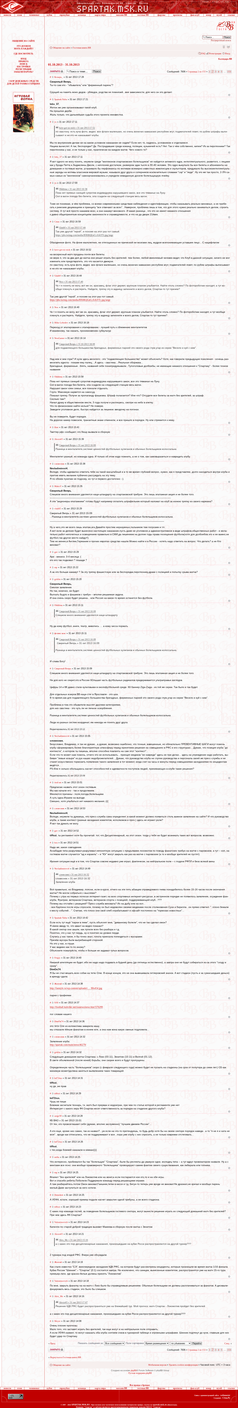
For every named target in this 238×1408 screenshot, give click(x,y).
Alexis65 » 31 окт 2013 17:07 (73, 1302)
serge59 (58, 1116)
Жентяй (58, 983)
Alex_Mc (58, 1296)
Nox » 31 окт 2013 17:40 (71, 281)
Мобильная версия (223, 46)
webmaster (225, 1395)
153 (229, 71)
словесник (59, 463)
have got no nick (62, 249)
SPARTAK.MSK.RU (80, 1404)
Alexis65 (58, 439)
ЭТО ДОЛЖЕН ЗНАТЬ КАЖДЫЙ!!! (23, 47)
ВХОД (23, 59)
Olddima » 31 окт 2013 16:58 (73, 189)
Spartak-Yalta (60, 99)
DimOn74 (59, 1021)
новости (7, 15)
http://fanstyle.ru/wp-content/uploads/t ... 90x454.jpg (76, 988)
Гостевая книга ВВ (82, 47)
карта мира (100, 15)
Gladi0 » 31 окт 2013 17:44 (72, 227)
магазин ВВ (121, 15)
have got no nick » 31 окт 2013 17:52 (77, 127)
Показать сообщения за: (91, 1343)
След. (227, 1343)
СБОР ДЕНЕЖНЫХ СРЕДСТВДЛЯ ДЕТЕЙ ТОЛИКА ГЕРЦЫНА (23, 82)
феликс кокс (60, 633)
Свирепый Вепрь (62, 668)
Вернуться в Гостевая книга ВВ (65, 1357)
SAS (56, 1002)
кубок (49, 15)
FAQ (203, 53)
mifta (56, 1157)
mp (55, 567)
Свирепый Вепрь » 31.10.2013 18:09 (77, 344)
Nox (56, 307)
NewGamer (59, 338)
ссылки (231, 15)
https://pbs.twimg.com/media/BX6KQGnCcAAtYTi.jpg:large (84, 235)
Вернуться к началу (229, 95)
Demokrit (58, 1195)
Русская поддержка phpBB (140, 1373)
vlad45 (57, 508)
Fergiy (57, 957)
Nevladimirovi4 (61, 736)
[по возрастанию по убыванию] (186, 1343)
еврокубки (65, 15)
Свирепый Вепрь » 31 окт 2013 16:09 (77, 445)
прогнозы (177, 15)
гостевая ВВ (143, 15)
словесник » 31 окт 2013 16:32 (74, 874)
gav (56, 552)
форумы (161, 15)
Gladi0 (57, 275)
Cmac (57, 221)
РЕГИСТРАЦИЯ (23, 69)
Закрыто (51, 70)
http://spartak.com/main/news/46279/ (68, 1044)
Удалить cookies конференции (183, 1365)
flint (56, 427)
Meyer (57, 1321)
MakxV (58, 486)
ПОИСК (24, 64)
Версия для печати (228, 46)
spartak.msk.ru (160, 1404)
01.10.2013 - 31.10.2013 (63, 64)
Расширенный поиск (221, 40)
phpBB (134, 1370)
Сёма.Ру (226, 1398)
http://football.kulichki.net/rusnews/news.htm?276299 (76, 1007)
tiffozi (57, 1093)
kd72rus (58, 1078)
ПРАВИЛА (23, 61)
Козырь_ (58, 77)
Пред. (53, 1343)
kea (56, 842)
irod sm (57, 782)
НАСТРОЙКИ (23, 66)
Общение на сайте (62, 47)
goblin (57, 579)
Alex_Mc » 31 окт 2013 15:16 (73, 1240)
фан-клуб (194, 15)
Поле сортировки (135, 1343)
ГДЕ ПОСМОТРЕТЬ (23, 54)
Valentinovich (61, 1222)
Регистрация (215, 53)
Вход (227, 53)
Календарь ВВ (225, 59)
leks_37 (58, 157)
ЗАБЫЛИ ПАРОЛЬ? (23, 72)
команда (82, 15)
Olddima (58, 376)
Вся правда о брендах (140, 1385)
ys (55, 122)
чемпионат (34, 15)
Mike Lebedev (61, 322)
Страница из (197, 71)
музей (219, 15)
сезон (19, 15)
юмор (208, 15)
